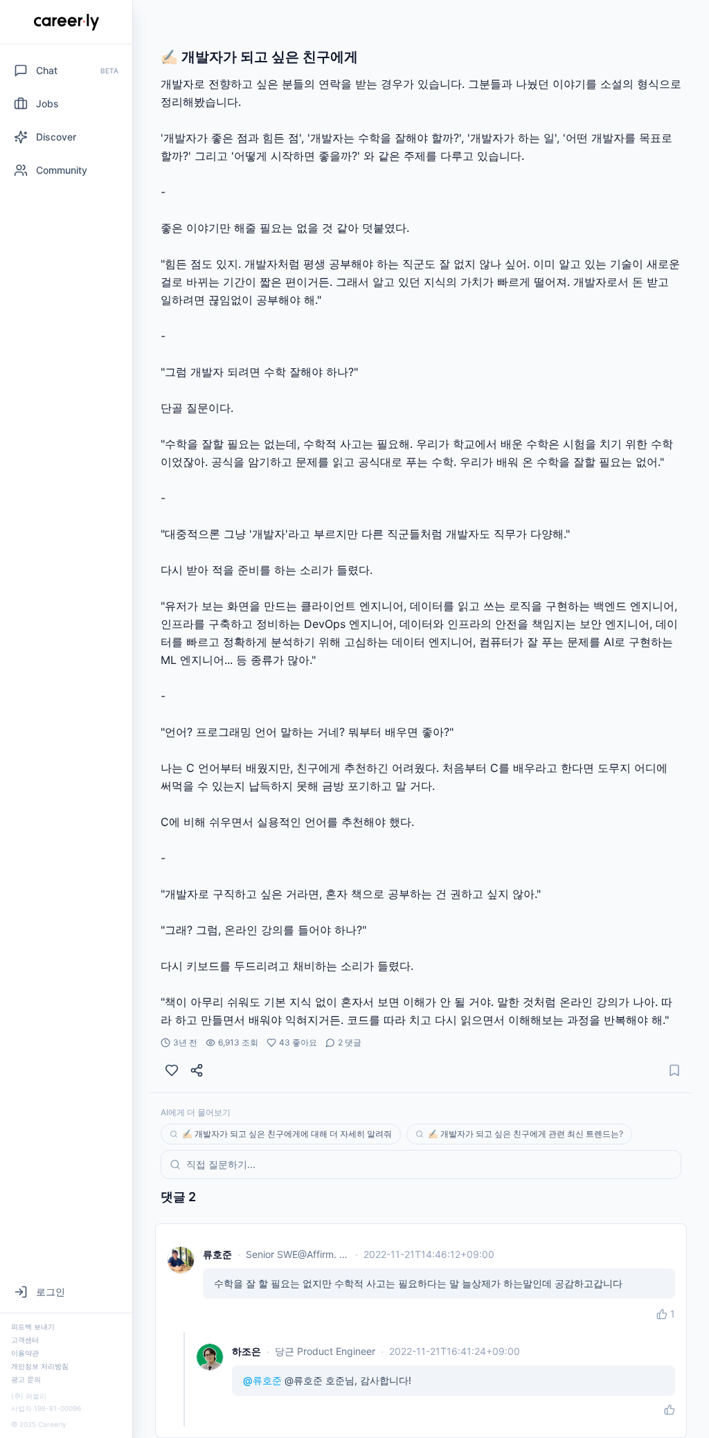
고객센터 (25, 1340)
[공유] (197, 1070)
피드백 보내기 (33, 1326)
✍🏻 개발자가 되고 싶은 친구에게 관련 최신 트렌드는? (525, 1134)
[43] (172, 1070)
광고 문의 (26, 1379)
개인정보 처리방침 (40, 1366)
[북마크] (674, 1070)
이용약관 (25, 1353)
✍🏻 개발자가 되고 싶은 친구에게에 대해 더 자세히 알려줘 (287, 1134)
